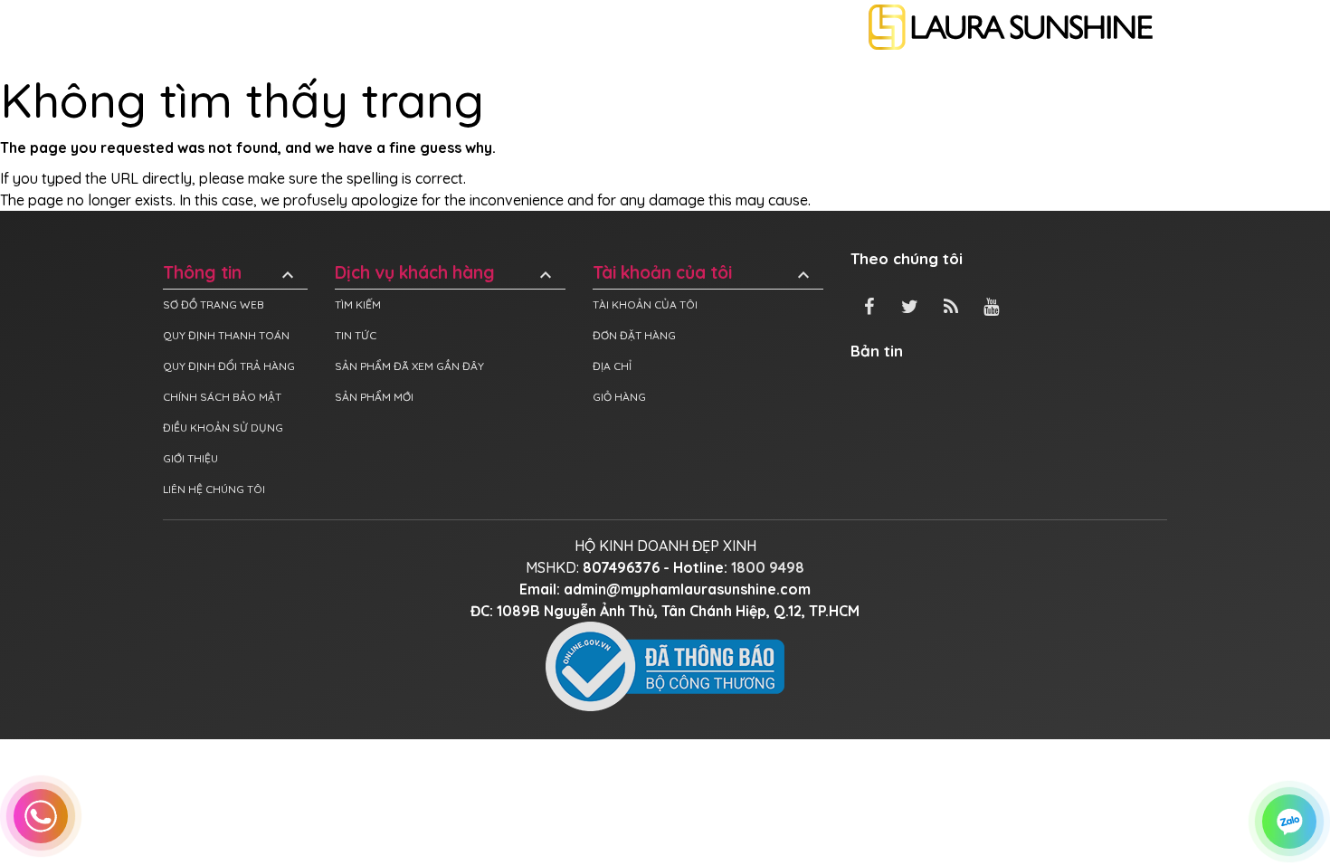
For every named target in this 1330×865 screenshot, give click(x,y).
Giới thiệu (190, 458)
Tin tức (355, 335)
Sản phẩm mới (374, 397)
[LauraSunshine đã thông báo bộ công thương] (665, 665)
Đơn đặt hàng (634, 335)
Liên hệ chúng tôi (214, 489)
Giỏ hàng (619, 397)
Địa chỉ (612, 366)
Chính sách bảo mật (222, 397)
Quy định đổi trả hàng (229, 366)
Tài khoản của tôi (703, 272)
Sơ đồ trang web (213, 304)
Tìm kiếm (358, 304)
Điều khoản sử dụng (223, 427)
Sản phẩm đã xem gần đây (409, 366)
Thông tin (231, 272)
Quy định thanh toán (226, 335)
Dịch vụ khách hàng (445, 272)
